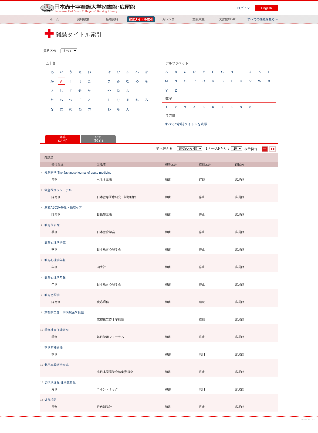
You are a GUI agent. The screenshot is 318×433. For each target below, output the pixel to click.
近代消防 (50, 400)
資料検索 (83, 19)
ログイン (243, 8)
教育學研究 (52, 225)
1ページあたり (216, 148)
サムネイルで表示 (272, 149)
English (266, 8)
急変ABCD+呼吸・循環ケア (63, 207)
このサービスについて (307, 419)
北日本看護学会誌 (56, 365)
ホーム (54, 19)
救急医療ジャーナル (58, 190)
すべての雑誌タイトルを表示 (186, 124)
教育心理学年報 (55, 260)
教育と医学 (52, 295)
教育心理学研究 (55, 242)
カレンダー (169, 19)
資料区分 (49, 50)
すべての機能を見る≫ (262, 19)
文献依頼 (199, 19)
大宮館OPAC (227, 19)
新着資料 (112, 19)
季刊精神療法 (53, 347)
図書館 (89, 8)
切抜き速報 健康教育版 (60, 382)
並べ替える (164, 148)
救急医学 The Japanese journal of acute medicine (77, 172)
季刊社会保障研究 (56, 330)
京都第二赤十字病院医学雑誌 (64, 312)
